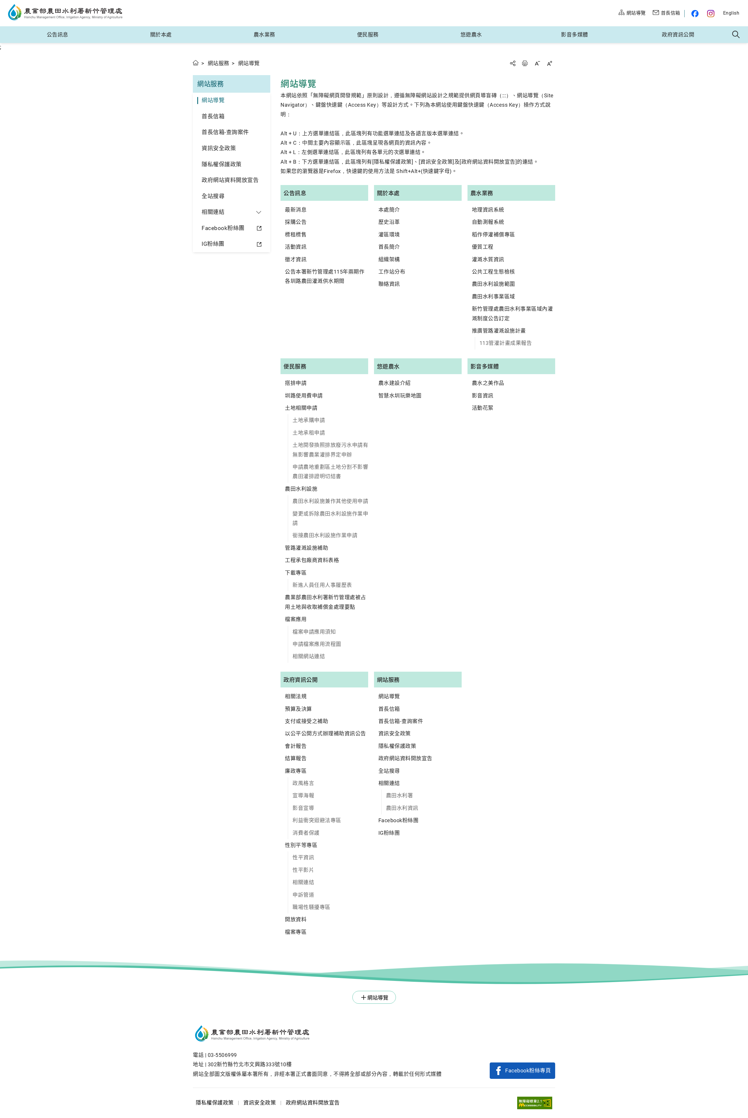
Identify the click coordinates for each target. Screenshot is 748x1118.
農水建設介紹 (394, 383)
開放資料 (296, 919)
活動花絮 (483, 408)
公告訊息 (57, 35)
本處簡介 (389, 210)
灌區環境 (389, 234)
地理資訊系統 (488, 210)
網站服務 (218, 63)
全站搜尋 (213, 196)
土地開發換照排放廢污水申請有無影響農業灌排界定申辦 (330, 449)
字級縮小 (537, 63)
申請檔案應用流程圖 (316, 644)
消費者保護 (306, 833)
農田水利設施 (301, 489)
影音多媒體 (574, 35)
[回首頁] (317, 1034)
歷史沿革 (389, 222)
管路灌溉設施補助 (306, 548)
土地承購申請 (308, 420)
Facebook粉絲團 (223, 228)
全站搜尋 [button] (736, 35)
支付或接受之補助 (306, 721)
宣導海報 (303, 795)
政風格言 (303, 783)
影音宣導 (303, 808)
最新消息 (296, 210)
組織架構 (389, 259)
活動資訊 (296, 247)
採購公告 (296, 222)
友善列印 (524, 63)
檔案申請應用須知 (314, 632)
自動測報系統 (488, 222)
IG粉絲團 (213, 244)
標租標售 (296, 234)
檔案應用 (296, 619)
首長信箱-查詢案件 (225, 132)
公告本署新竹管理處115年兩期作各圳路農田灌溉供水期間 (324, 276)
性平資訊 (303, 857)
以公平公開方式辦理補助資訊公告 (325, 733)
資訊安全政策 (219, 148)
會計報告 (296, 746)
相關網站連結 (308, 656)
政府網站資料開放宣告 (230, 180)
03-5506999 (222, 1055)
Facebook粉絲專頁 (528, 1070)
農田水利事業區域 (493, 296)
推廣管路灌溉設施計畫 (499, 331)
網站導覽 (213, 100)
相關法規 (296, 696)
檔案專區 (296, 932)
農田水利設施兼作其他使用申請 (330, 501)
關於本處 (161, 35)
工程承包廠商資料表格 (312, 560)
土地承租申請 (308, 433)
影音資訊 (483, 396)
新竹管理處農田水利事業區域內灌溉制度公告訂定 (512, 313)
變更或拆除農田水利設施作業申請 (330, 518)
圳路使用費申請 (304, 396)
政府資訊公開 (678, 35)
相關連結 (303, 882)
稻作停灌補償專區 (493, 234)
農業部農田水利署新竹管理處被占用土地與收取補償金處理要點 (325, 602)
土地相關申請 (301, 408)
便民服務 (368, 35)
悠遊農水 (471, 35)
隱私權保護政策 (222, 164)
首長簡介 (389, 247)
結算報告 (296, 758)
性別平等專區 (301, 845)
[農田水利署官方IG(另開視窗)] (711, 13)
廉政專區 (296, 771)
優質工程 (483, 247)
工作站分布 (392, 272)
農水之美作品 (488, 383)
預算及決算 (298, 709)
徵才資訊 (296, 259)
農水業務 (264, 35)
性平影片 (303, 870)
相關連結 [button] (213, 212)
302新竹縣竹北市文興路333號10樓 (250, 1064)
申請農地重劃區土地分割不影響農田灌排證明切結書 (330, 471)
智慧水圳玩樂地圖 (400, 396)
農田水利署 (399, 795)
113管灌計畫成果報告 (505, 343)
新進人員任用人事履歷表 (322, 585)
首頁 (196, 62)
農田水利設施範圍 (493, 284)
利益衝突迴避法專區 (316, 820)
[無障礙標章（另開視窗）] (534, 1103)
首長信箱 (213, 116)
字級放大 (549, 63)
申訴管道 (303, 895)
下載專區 (296, 573)
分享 (512, 63)
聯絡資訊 (389, 284)
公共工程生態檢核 (493, 272)
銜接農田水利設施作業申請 (324, 535)
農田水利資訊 (402, 808)
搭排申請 (296, 383)
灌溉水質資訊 (488, 259)
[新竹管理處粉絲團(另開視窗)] (693, 13)
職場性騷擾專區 (311, 907)
